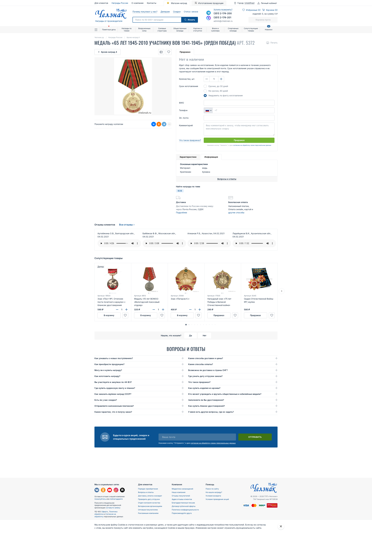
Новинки (268, 28)
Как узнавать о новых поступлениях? (113, 358)
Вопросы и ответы (146, 492)
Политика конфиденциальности (185, 510)
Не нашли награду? (214, 492)
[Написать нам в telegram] (208, 13)
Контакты (151, 3)
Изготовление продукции (210, 3)
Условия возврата (213, 496)
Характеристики (188, 157)
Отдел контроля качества (149, 503)
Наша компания (178, 492)
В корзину (109, 315)
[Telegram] (164, 124)
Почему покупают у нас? (145, 11)
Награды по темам (127, 29)
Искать (191, 19)
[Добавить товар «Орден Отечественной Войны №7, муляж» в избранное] (272, 315)
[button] (186, 324)
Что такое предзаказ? (190, 140)
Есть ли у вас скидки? (105, 400)
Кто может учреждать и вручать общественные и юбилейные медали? (224, 394)
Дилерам (165, 11)
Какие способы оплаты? (200, 364)
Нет (204, 335)
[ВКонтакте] (153, 124)
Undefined (249, 3)
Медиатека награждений (182, 489)
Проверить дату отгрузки (149, 499)
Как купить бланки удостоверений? (206, 406)
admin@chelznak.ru (223, 21)
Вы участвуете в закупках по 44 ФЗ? (113, 382)
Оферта (104, 511)
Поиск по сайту (212, 489)
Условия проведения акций (217, 499)
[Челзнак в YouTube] (109, 490)
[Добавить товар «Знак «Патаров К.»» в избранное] (198, 315)
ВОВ (180, 190)
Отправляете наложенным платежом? (114, 406)
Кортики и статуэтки (197, 29)
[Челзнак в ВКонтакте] (96, 490)
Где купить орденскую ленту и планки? (114, 388)
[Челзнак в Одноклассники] (103, 490)
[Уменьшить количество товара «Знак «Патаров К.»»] (190, 309)
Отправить (255, 437)
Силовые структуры (162, 29)
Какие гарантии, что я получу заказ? (113, 412)
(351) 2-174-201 (222, 17)
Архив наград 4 (109, 52)
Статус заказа (191, 11)
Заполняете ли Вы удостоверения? (206, 400)
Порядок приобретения (148, 489)
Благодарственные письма (183, 503)
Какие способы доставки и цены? (205, 358)
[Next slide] (282, 291)
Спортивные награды (233, 29)
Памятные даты (109, 29)
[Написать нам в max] (208, 18)
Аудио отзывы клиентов (182, 499)
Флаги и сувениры (215, 29)
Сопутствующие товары (251, 29)
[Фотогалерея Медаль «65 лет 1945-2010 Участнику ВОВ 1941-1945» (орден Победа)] (161, 52)
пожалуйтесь (100, 499)
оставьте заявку (113, 508)
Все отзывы (126, 224)
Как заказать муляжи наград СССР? (112, 394)
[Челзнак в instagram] (116, 490)
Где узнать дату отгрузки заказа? (205, 376)
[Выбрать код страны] (208, 110)
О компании (137, 3)
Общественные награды (179, 29)
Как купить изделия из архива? (204, 388)
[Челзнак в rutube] (122, 490)
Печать (274, 42)
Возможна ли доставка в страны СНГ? (208, 370)
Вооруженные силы (144, 29)
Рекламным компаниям (148, 513)
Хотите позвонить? (223, 9)
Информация (211, 157)
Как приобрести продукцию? (109, 364)
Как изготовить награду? (107, 376)
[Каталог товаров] (97, 29)
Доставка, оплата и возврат (150, 496)
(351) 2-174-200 (223, 13)
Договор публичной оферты (183, 506)
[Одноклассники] (159, 124)
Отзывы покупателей (181, 496)
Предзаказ (185, 52)
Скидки (176, 11)
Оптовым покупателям (148, 510)
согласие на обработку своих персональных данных (252, 145)
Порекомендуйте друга (182, 513)
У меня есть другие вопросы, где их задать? (211, 412)
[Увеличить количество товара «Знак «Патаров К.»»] (199, 309)
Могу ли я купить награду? (108, 370)
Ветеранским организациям (150, 506)
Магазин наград (178, 3)
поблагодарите (116, 499)
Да (190, 335)
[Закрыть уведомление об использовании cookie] (281, 526)
